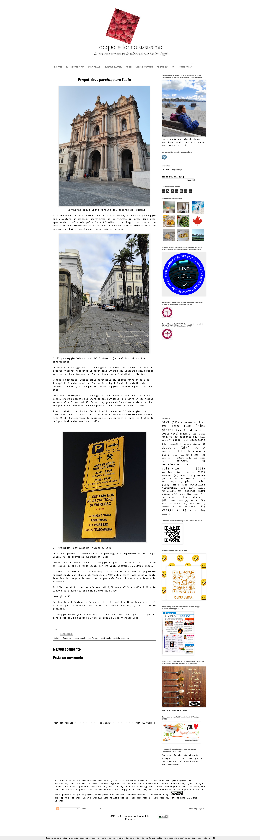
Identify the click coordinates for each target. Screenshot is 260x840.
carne (177, 440)
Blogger (129, 819)
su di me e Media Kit (75, 66)
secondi (190, 491)
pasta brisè (174, 479)
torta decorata (194, 497)
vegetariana (168, 507)
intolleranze (199, 458)
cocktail (174, 444)
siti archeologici (110, 638)
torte (193, 500)
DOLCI (165, 422)
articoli (185, 434)
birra (169, 437)
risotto (171, 491)
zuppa (164, 514)
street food (199, 494)
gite (76, 638)
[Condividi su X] (66, 634)
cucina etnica (192, 444)
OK (214, 838)
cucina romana (94, 66)
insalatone (166, 458)
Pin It (57, 630)
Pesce (176, 426)
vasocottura (195, 504)
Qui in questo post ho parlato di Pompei (95, 229)
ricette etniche (196, 488)
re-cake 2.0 (162, 66)
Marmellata (186, 422)
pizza (176, 485)
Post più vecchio (145, 723)
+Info (207, 838)
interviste (182, 458)
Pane (202, 422)
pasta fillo (192, 478)
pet (173, 66)
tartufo (171, 497)
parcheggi (85, 638)
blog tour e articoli (113, 66)
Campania (67, 638)
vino (193, 510)
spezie (182, 494)
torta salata (176, 501)
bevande (201, 434)
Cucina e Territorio (144, 66)
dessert (168, 448)
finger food (177, 455)
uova (164, 504)
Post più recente (63, 723)
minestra (167, 475)
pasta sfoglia (169, 482)
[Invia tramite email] (61, 634)
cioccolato (197, 440)
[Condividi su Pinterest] (71, 634)
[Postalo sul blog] (63, 634)
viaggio (125, 638)
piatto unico (195, 481)
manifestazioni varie (178, 472)
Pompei (95, 638)
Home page (57, 66)
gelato (194, 455)
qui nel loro (122, 358)
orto (183, 475)
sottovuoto (167, 494)
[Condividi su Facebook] (68, 634)
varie (177, 504)
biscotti (185, 437)
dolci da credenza (191, 451)
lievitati (182, 461)
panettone (199, 475)
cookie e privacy (185, 66)
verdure (190, 506)
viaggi (128, 66)
